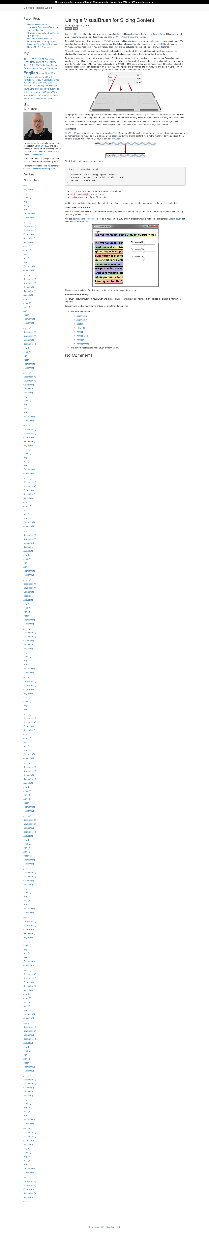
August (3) (28, 1042)
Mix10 (45, 76)
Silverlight (53, 85)
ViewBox (115, 138)
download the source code (87, 218)
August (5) (28, 1144)
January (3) (28, 574)
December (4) (29, 1026)
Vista (54, 92)
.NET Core (34, 59)
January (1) (28, 217)
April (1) (27, 205)
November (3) (29, 1030)
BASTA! (53, 62)
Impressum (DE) (96, 1226)
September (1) (30, 238)
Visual (116, 133)
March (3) (27, 1009)
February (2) (29, 754)
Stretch (79, 323)
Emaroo (55, 68)
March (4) (27, 802)
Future (42, 73)
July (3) (26, 347)
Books (26, 65)
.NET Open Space (48, 59)
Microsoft (28, 7)
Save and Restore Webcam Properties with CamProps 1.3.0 (41, 40)
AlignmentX (81, 315)
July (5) (26, 554)
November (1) (29, 230)
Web (25, 98)
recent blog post (76, 34)
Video (49, 92)
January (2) (28, 810)
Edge (49, 68)
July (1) (26, 246)
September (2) (30, 343)
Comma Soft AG (42, 145)
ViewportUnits (82, 343)
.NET (26, 59)
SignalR (44, 85)
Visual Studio (30, 95)
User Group (35, 92)
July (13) (27, 1201)
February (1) (29, 213)
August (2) (28, 445)
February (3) (29, 961)
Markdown (37, 76)
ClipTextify (40, 65)
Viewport (80, 339)
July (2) (26, 193)
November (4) (29, 1185)
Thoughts (39, 88)
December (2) (29, 819)
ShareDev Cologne (32, 85)
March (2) (27, 412)
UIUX (25, 92)
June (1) (27, 197)
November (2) (29, 433)
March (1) (27, 209)
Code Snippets (52, 65)
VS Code (42, 95)
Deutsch (27, 68)
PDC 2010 (47, 82)
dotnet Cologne (39, 68)
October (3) (28, 542)
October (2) (28, 827)
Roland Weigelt (44, 7)
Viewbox (80, 331)
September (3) (30, 831)
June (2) (27, 302)
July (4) (26, 1099)
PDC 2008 (38, 82)
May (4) (26, 949)
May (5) (26, 1054)
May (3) (26, 847)
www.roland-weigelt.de (44, 168)
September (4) (30, 1193)
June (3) (27, 998)
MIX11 (52, 76)
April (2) (27, 851)
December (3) (29, 1079)
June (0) (27, 1103)
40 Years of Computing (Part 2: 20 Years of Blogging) (42, 28)
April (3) (27, 1111)
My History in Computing (42, 79)
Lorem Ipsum (175, 218)
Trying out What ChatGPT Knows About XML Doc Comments (42, 45)
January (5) (28, 1017)
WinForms (42, 98)
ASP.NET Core (42, 62)
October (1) (28, 234)
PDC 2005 (28, 82)
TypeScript (54, 88)
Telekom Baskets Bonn (33, 154)
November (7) (29, 1083)
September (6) (30, 1091)
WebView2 (33, 98)
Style (32, 88)
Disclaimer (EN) (113, 1226)
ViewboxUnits (82, 335)
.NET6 (32, 62)
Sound (26, 88)
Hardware (27, 76)
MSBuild (27, 79)
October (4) (28, 1189)
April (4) (27, 1058)
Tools (46, 88)
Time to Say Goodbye (37, 24)
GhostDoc (50, 73)
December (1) (29, 226)
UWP (44, 92)
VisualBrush (127, 36)
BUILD (32, 65)
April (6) (27, 798)
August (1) (28, 189)
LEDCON (161, 44)
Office (56, 79)
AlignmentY (81, 319)
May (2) (26, 306)
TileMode (80, 327)
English (30, 72)
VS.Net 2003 (52, 95)
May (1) (26, 201)
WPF (50, 98)
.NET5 (26, 62)
